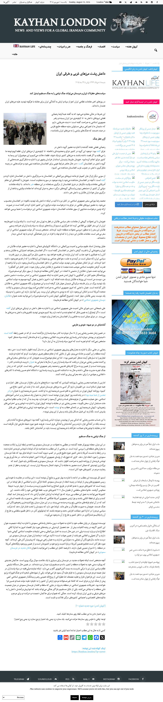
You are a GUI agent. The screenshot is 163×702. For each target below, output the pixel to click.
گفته (98, 151)
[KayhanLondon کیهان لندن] (81, 23)
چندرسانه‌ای (45, 47)
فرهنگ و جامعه (85, 47)
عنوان (31, 362)
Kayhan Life (27, 47)
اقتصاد (102, 47)
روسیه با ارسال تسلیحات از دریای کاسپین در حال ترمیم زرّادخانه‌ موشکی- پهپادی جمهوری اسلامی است (144, 485)
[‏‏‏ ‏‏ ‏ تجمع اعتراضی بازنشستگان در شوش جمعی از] (147, 187)
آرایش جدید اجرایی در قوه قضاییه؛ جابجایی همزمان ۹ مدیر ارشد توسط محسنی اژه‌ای (145, 502)
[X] (125, 2)
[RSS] (141, 2)
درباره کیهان (39, 2)
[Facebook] (157, 2)
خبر (32, 184)
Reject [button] (74, 697)
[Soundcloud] (136, 2)
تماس (14, 2)
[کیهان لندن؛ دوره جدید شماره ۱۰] (90, 606)
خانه (15, 54)
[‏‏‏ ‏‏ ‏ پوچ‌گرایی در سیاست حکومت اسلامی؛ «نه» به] (123, 187)
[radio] (103, 624)
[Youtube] (120, 2)
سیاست (116, 47)
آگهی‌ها (6, 2)
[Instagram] (151, 2)
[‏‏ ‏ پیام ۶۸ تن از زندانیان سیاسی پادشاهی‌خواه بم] (147, 163)
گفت (81, 164)
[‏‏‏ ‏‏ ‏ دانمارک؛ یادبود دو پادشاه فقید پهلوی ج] (123, 138)
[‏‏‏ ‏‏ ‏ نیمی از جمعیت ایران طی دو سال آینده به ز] (123, 163)
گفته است (8, 333)
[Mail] (146, 2)
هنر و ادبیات (64, 47)
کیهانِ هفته (132, 47)
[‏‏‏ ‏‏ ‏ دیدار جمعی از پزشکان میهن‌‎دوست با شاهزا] (147, 138)
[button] (155, 50)
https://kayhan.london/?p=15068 (88, 652)
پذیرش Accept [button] (86, 697)
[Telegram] (130, 2)
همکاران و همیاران (25, 2)
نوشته (56, 407)
